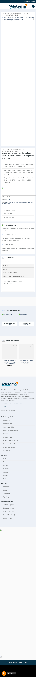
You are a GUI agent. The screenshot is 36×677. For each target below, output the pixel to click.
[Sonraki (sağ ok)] (6, 674)
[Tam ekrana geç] (6, 667)
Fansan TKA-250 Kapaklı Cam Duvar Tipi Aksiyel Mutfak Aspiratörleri (9, 362)
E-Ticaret (19, 662)
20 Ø (16, 15)
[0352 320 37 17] (4, 673)
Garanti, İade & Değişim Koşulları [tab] (14, 276)
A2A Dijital (12, 662)
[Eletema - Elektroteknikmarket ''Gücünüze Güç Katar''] (18, 6)
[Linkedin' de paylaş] (13, 207)
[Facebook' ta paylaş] (4, 207)
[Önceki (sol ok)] (1, 674)
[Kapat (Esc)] (16, 667)
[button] (2, 6)
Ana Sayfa (5, 13)
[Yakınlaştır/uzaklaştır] (1, 667)
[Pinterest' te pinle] (11, 207)
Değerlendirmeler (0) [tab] (10, 272)
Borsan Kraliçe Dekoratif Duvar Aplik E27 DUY (26, 361)
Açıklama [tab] (6, 262)
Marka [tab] (5, 269)
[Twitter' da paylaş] (6, 207)
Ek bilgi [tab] (5, 265)
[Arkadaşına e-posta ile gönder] (8, 207)
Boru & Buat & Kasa (18, 13)
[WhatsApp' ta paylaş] (2, 207)
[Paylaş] (11, 667)
